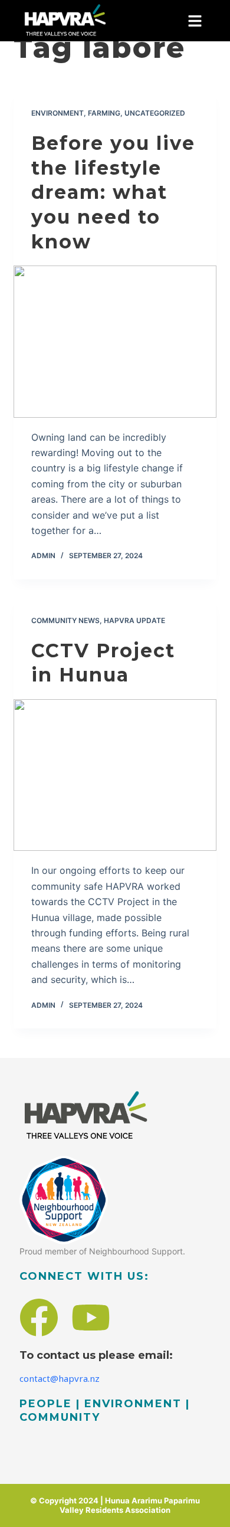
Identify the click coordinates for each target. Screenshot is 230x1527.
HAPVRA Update (134, 620)
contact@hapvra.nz (59, 1378)
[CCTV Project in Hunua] (115, 775)
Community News (65, 620)
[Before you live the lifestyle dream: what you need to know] (115, 341)
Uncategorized (154, 113)
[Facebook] (38, 1317)
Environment (57, 113)
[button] (195, 20)
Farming (104, 113)
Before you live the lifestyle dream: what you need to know (113, 192)
